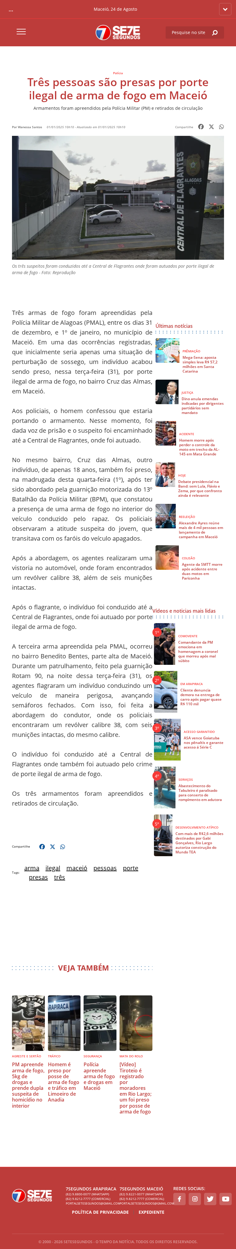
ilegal (52, 868)
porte (130, 868)
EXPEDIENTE (151, 1212)
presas (38, 877)
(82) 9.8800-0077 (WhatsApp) (87, 1194)
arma (31, 868)
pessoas (105, 868)
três (59, 877)
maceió (76, 868)
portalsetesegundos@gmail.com (91, 1203)
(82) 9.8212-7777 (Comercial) (88, 1199)
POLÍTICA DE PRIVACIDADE (100, 1212)
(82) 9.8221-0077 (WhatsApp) (141, 1194)
